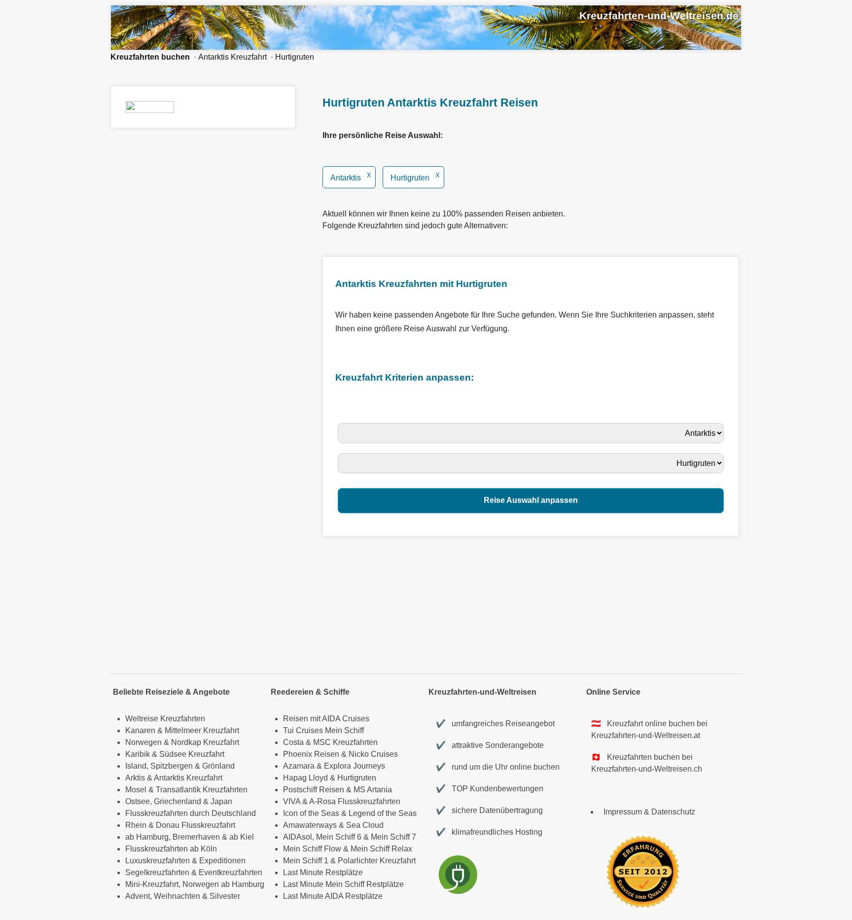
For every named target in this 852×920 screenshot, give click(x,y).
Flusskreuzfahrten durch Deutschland (190, 813)
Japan (221, 801)
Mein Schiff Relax (381, 849)
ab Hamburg (147, 837)
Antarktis (350, 178)
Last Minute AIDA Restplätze (333, 896)
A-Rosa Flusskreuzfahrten (354, 801)
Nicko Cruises (373, 754)
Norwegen (143, 742)
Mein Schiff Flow (312, 849)
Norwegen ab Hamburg (223, 884)
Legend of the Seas (383, 813)
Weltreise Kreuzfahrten (165, 718)
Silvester (225, 896)
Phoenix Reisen (311, 754)
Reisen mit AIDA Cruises (326, 718)
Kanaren (140, 730)
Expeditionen (222, 860)
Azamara (299, 766)
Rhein (135, 825)
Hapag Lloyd (305, 778)
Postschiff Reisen (313, 789)
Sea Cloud (365, 825)
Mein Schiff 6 (338, 837)
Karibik (137, 754)
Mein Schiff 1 (305, 860)
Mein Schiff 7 (393, 837)
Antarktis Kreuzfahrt (232, 57)
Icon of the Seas (311, 813)
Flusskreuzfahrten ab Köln (171, 849)
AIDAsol (297, 837)
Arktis (135, 778)
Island (135, 766)
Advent (137, 896)
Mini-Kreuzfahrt (151, 884)
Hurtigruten (294, 57)
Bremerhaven (196, 837)
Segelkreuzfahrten (157, 872)
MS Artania (373, 789)
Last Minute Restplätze (323, 872)
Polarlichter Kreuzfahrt (377, 860)
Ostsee (137, 801)
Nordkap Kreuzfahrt (205, 742)
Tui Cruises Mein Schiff (323, 730)
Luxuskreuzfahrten (157, 860)
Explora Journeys (354, 766)
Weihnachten (177, 896)
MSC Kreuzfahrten (345, 742)
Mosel (135, 789)
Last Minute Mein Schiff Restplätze (343, 884)
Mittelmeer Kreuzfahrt (202, 730)
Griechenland (177, 801)
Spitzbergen (171, 766)
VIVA (291, 801)
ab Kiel (241, 837)
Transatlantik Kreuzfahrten (202, 789)
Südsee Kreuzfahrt (191, 754)
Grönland (218, 766)
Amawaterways (310, 825)
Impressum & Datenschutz (649, 812)
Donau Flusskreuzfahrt (195, 825)
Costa (293, 742)
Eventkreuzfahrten (230, 872)
